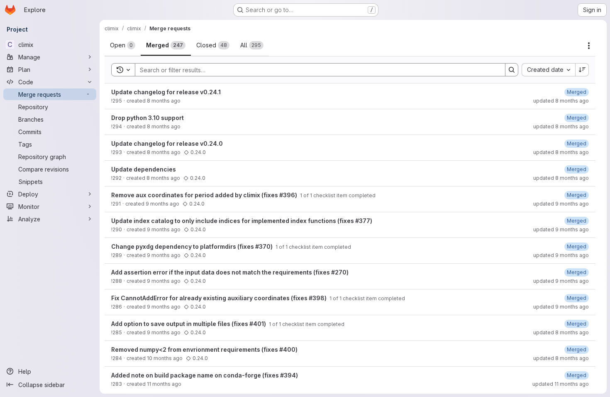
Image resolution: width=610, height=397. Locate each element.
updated (561, 101)
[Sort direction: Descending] (582, 69)
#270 (338, 272)
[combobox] (548, 69)
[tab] (123, 45)
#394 (288, 375)
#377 (362, 220)
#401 (256, 323)
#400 (287, 349)
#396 (287, 194)
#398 (317, 297)
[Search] (511, 69)
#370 (263, 246)
